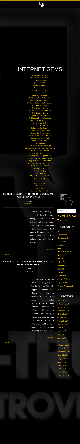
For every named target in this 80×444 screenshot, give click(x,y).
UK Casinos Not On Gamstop (40, 98)
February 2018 (63, 304)
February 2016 (63, 375)
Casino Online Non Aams (40, 105)
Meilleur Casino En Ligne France (40, 163)
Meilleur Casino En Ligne (40, 151)
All (58, 231)
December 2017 (63, 311)
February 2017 (63, 345)
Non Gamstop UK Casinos (40, 120)
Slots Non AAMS (40, 178)
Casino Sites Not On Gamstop (40, 100)
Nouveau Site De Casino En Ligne (40, 158)
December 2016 (63, 352)
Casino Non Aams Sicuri (40, 138)
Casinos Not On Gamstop (40, 95)
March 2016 (62, 372)
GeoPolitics (62, 248)
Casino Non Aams (40, 80)
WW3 (59, 289)
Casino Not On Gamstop (40, 133)
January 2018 (62, 307)
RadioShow (62, 269)
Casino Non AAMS (40, 85)
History (60, 258)
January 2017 (62, 348)
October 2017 (62, 317)
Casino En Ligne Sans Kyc (40, 191)
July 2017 (61, 328)
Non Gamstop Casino (40, 108)
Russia (60, 272)
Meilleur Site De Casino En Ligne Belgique (40, 148)
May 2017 (61, 334)
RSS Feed (64, 220)
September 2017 (64, 321)
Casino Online (40, 173)
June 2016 (61, 362)
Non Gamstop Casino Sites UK (40, 110)
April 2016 (61, 369)
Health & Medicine (65, 252)
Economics (61, 241)
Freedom (60, 245)
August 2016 (62, 358)
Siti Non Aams (40, 186)
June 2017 (61, 331)
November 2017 (64, 314)
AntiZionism (62, 235)
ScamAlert (61, 276)
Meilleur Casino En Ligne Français (40, 156)
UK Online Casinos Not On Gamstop (40, 103)
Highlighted (62, 255)
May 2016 (61, 365)
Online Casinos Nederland (40, 130)
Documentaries (63, 238)
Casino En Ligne (40, 88)
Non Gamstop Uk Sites (40, 75)
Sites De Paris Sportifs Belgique (40, 146)
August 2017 (62, 324)
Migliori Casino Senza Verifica (40, 161)
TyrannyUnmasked (65, 286)
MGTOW (61, 262)
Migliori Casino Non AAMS (40, 176)
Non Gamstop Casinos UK (40, 78)
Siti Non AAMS (40, 188)
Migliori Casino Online (40, 83)
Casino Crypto (40, 143)
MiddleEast (61, 265)
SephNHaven (62, 282)
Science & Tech (63, 279)
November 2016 (64, 355)
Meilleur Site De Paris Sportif (40, 153)
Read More (50, 249)
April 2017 (61, 338)
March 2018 (62, 300)
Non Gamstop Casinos (40, 90)
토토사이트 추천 (40, 171)
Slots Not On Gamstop (40, 125)
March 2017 (62, 341)
